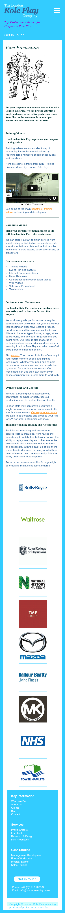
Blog (13, 811)
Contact (15, 814)
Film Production (20, 839)
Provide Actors (19, 829)
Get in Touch (14, 35)
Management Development (26, 855)
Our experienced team (44, 412)
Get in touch (27, 879)
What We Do (18, 801)
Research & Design (22, 836)
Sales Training (19, 864)
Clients (15, 807)
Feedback (17, 833)
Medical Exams (20, 861)
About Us (16, 804)
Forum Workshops (21, 858)
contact (15, 355)
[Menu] (57, 11)
